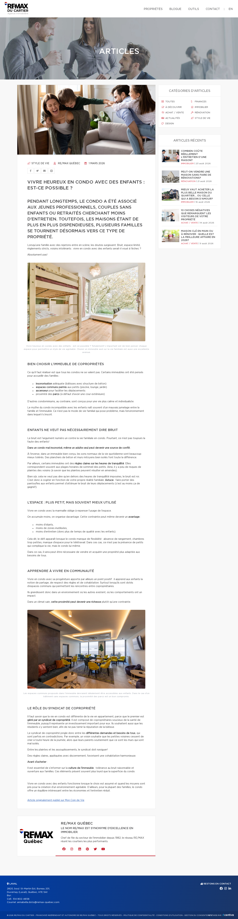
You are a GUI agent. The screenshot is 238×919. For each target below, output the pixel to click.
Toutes (170, 102)
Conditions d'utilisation (169, 915)
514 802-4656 (21, 899)
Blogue (175, 9)
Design (169, 124)
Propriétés (153, 9)
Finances (200, 102)
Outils (193, 9)
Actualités (172, 118)
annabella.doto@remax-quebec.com (38, 902)
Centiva (228, 915)
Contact (213, 9)
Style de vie (40, 163)
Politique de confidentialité (139, 915)
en (231, 9)
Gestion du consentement (198, 915)
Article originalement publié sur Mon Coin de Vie (55, 800)
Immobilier (201, 107)
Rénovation (202, 113)
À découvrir (173, 107)
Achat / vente (174, 113)
